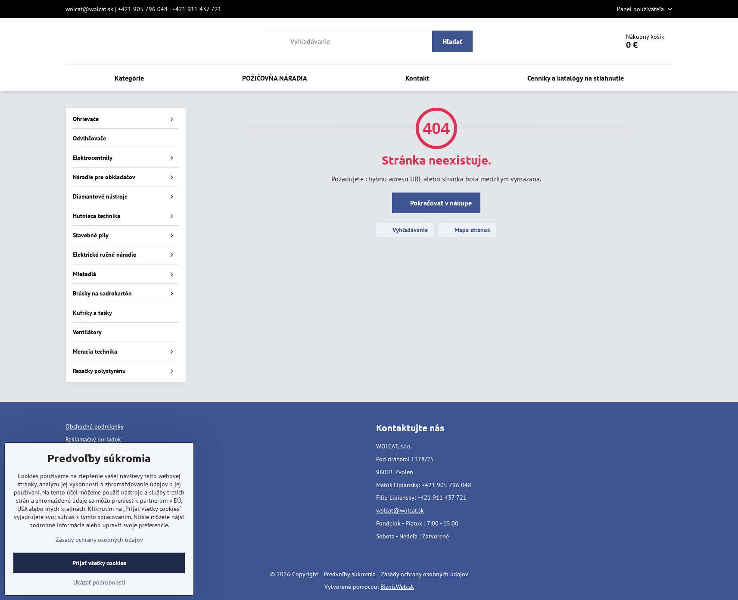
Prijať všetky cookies (99, 563)
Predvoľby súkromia (350, 574)
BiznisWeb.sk (397, 587)
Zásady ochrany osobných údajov (424, 574)
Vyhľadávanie (409, 230)
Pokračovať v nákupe (440, 203)
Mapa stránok (471, 230)
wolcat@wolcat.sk (400, 510)
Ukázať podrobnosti (99, 582)
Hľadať (452, 41)
